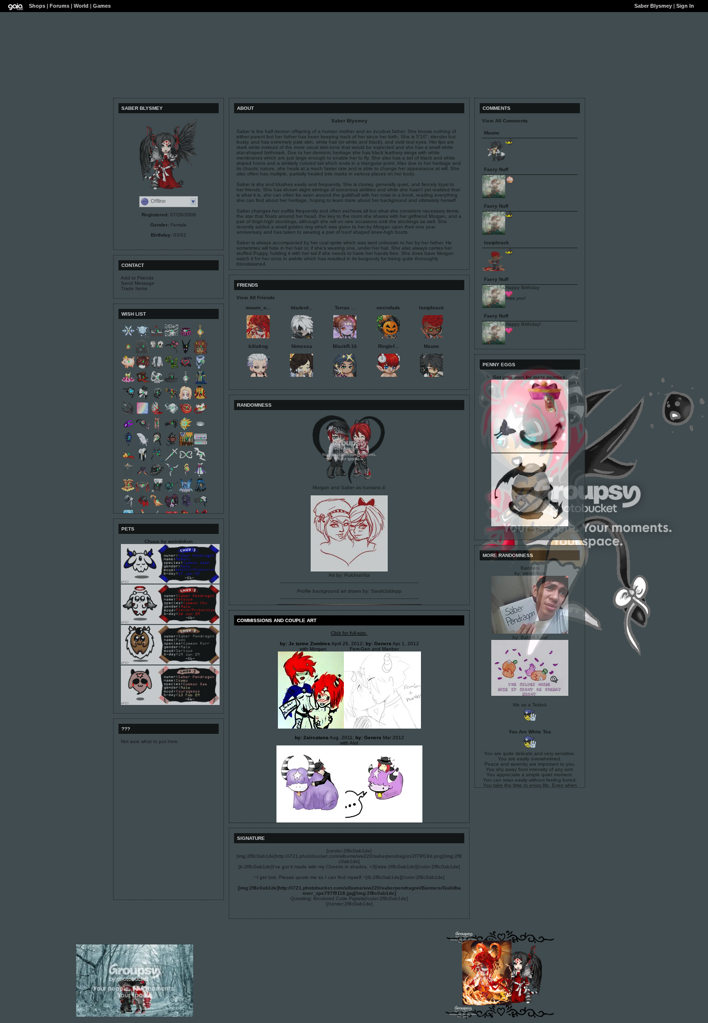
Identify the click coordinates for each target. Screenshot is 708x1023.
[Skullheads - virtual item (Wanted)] (157, 352)
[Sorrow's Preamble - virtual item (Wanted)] (171, 413)
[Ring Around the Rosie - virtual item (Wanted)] (157, 444)
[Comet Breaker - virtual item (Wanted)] (200, 490)
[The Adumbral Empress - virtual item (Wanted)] (128, 475)
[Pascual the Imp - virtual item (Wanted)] (171, 444)
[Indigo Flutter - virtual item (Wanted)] (186, 490)
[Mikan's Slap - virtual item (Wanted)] (186, 475)
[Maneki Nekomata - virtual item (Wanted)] (200, 413)
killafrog (258, 346)
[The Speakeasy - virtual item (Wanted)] (186, 444)
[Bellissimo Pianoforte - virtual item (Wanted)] (142, 398)
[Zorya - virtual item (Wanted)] (142, 429)
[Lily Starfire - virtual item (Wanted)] (128, 382)
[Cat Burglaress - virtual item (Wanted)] (200, 367)
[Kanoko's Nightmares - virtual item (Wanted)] (186, 382)
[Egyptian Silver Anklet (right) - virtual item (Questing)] (200, 429)
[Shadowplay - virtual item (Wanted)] (142, 352)
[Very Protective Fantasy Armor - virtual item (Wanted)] (142, 490)
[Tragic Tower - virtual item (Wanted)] (200, 460)
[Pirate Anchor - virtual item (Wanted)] (128, 413)
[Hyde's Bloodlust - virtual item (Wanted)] (142, 382)
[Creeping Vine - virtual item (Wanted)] (171, 367)
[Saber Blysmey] (516, 1001)
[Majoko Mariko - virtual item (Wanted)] (157, 460)
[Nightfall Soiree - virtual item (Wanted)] (171, 352)
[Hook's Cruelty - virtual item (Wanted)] (157, 506)
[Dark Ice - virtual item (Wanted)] (186, 352)
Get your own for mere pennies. (530, 377)
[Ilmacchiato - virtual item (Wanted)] (128, 352)
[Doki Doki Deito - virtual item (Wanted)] (200, 444)
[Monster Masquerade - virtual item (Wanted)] (186, 506)
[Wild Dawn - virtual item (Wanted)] (142, 367)
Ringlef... (388, 346)
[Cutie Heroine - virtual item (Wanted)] (186, 367)
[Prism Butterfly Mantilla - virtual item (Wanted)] (157, 367)
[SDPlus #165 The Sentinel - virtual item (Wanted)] (200, 352)
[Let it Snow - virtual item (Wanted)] (128, 336)
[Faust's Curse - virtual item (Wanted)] (171, 429)
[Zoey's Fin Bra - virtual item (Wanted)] (142, 475)
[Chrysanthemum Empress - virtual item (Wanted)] (200, 398)
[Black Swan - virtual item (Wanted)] (171, 382)
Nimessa (301, 346)
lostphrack (431, 307)
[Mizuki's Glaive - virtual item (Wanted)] (171, 475)
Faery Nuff (496, 169)
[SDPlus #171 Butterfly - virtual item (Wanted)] (186, 398)
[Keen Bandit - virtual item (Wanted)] (128, 444)
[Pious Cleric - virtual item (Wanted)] (186, 429)
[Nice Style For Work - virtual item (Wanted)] (157, 336)
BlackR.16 (345, 346)
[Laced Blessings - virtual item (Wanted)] (171, 460)
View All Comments (505, 120)
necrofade (388, 307)
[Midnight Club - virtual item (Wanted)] (157, 475)
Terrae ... (345, 307)
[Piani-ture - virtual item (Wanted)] (200, 506)
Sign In (685, 6)
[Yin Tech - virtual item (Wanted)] (142, 460)
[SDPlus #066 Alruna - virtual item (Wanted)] (171, 506)
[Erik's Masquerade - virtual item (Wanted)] (157, 382)
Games (102, 6)
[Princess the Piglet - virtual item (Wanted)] (128, 367)
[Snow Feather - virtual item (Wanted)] (142, 444)
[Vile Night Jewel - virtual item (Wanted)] (128, 429)
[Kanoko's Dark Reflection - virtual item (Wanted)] (200, 336)
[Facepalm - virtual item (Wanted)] (157, 490)
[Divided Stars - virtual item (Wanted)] (171, 336)
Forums (59, 6)
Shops (37, 6)
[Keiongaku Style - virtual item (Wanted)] (128, 398)
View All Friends (255, 297)
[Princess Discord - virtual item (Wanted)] (142, 506)
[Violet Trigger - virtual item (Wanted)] (200, 475)
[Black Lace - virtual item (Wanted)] (157, 398)
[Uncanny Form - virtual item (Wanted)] (142, 413)
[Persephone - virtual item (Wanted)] (186, 413)
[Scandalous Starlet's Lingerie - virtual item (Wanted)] (128, 490)
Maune (431, 346)
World (81, 6)
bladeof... (302, 307)
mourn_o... (258, 307)
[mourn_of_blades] (487, 1003)
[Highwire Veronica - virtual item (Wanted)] (171, 490)
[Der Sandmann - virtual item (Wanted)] (171, 398)
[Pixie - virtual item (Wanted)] (142, 336)
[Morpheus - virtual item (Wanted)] (200, 382)
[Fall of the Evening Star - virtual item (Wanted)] (157, 413)
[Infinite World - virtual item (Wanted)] (186, 460)
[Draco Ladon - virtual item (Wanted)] (128, 460)
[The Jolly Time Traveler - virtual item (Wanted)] (157, 429)
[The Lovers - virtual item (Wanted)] (128, 506)
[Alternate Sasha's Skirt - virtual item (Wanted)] (186, 336)
